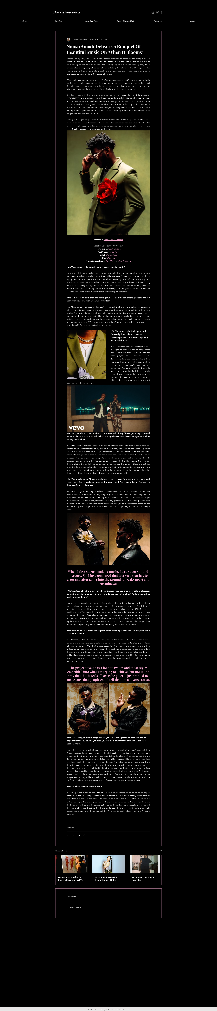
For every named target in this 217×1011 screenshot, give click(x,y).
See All (159, 850)
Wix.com (126, 1010)
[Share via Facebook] (68, 835)
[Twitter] (157, 12)
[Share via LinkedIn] (79, 835)
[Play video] (108, 408)
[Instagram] (153, 12)
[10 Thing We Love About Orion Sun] (145, 864)
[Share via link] (84, 835)
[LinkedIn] (162, 12)
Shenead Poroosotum (66, 12)
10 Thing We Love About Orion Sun (143, 878)
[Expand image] (87, 538)
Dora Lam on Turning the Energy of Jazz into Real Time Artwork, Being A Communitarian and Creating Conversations (71, 878)
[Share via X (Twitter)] (73, 835)
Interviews (70, 828)
